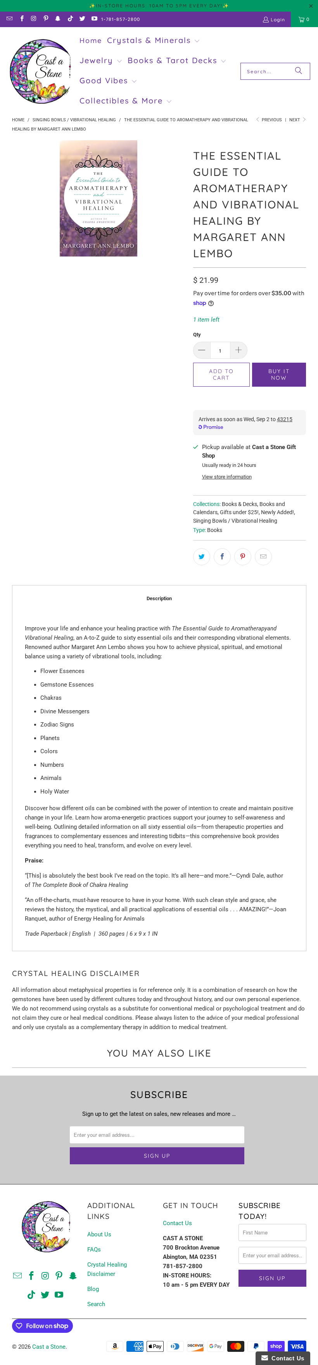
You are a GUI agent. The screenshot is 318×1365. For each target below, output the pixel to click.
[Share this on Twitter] (201, 556)
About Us (99, 1234)
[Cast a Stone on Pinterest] (45, 19)
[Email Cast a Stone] (9, 19)
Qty (197, 334)
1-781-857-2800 (120, 19)
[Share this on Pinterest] (242, 556)
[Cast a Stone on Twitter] (82, 19)
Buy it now (279, 374)
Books (214, 530)
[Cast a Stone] (40, 71)
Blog (93, 1289)
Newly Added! (277, 512)
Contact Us (177, 1223)
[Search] (298, 71)
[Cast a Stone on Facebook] (21, 19)
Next (295, 119)
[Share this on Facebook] (222, 556)
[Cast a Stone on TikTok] (69, 19)
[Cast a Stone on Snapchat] (57, 19)
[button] (153, 41)
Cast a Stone (49, 1346)
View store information (227, 477)
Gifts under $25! (239, 512)
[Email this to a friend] (263, 556)
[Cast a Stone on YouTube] (94, 19)
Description (159, 598)
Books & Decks (239, 504)
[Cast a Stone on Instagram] (33, 19)
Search (96, 1304)
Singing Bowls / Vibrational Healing (235, 521)
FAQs (94, 1249)
